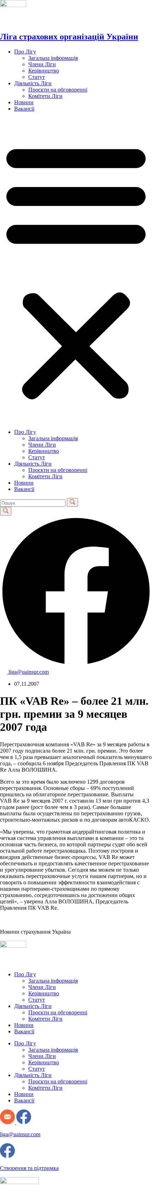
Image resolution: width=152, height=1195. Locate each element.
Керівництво (43, 71)
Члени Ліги (42, 64)
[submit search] (72, 502)
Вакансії (24, 109)
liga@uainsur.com (20, 1134)
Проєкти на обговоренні (57, 90)
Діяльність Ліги (33, 83)
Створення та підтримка (29, 1168)
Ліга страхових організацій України (69, 36)
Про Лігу (25, 52)
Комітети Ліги (45, 96)
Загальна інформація (53, 58)
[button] (76, 270)
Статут (36, 77)
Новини (24, 102)
